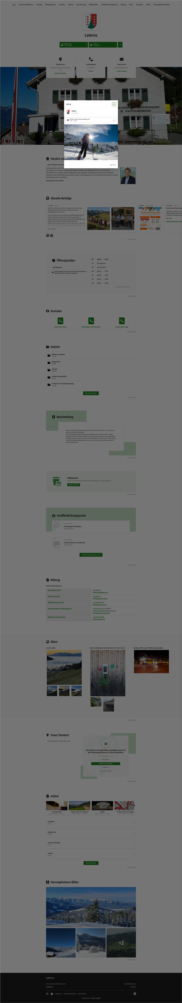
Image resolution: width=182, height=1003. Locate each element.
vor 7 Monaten (75, 113)
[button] (91, 142)
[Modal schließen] (91, 501)
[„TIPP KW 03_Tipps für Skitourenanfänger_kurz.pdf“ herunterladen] (114, 120)
